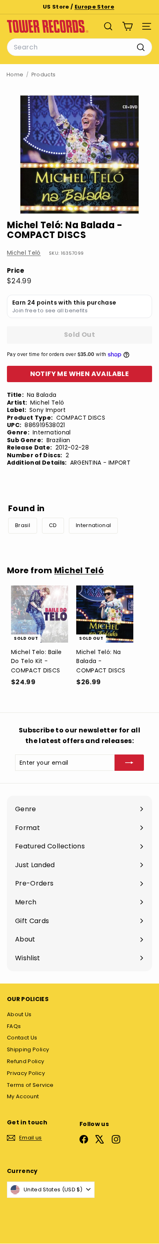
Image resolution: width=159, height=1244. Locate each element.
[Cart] (127, 26)
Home (15, 74)
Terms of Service (30, 1085)
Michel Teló (24, 253)
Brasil (22, 525)
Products (43, 74)
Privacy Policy (26, 1073)
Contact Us (22, 1037)
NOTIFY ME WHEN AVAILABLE (79, 373)
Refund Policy (25, 1061)
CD (53, 525)
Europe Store (94, 7)
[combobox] (79, 47)
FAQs (14, 1026)
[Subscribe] (129, 762)
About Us (19, 1014)
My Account (23, 1096)
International (93, 525)
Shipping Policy (28, 1049)
